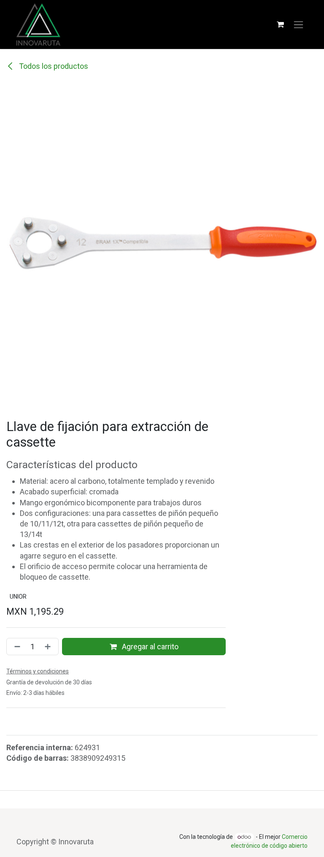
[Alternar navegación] (298, 24)
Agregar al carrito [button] (149, 646)
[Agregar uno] (49, 646)
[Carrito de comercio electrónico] (280, 24)
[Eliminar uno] (15, 646)
